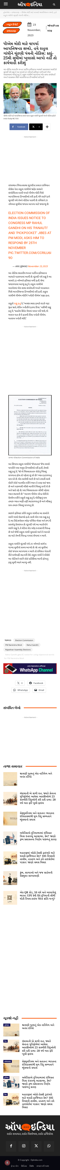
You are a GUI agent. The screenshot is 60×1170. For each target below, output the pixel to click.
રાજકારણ (15, 12)
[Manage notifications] (7, 1162)
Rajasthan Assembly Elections (18, 649)
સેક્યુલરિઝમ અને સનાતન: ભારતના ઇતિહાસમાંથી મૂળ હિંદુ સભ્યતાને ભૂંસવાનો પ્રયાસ (37, 816)
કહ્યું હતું (17, 303)
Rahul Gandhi (32, 645)
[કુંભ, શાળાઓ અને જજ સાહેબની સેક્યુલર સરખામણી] (10, 878)
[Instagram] (23, 1146)
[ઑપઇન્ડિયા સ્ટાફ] (46, 28)
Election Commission (24, 640)
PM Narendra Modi (13, 645)
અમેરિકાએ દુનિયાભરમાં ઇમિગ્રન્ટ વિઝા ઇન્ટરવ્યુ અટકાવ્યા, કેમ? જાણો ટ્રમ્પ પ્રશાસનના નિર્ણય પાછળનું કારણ (38, 836)
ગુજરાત (6, 1025)
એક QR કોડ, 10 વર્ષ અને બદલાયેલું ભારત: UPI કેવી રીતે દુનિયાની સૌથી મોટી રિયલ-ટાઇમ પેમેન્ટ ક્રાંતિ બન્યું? (38, 896)
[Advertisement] (30, 359)
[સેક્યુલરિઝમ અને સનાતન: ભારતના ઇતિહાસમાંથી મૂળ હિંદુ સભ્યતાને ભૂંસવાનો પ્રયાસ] (10, 818)
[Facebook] (11, 1146)
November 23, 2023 (38, 266)
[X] (36, 1146)
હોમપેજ (6, 12)
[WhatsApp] (49, 1146)
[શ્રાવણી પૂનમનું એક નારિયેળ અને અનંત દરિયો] (10, 779)
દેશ (5, 1041)
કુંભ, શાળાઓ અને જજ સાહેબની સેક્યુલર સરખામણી (36, 874)
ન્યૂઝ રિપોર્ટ (12, 24)
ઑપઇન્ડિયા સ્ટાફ (53, 28)
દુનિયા (6, 1077)
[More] (47, 126)
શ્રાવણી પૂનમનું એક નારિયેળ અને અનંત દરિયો (36, 775)
